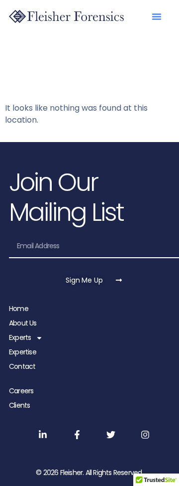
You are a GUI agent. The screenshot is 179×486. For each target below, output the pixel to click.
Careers (21, 391)
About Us (23, 323)
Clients (19, 405)
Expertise (22, 352)
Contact (22, 366)
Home (18, 309)
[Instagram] (145, 434)
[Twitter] (111, 434)
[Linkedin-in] (42, 434)
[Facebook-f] (77, 434)
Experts (20, 337)
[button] (156, 16)
